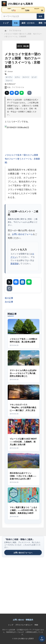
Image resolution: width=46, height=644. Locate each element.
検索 (40, 16)
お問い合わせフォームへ (23, 552)
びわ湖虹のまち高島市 (26, 638)
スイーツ (26, 77)
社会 (16, 22)
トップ (5, 22)
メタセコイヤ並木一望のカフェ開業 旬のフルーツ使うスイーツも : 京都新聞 (22, 158)
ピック (34, 77)
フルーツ (9, 80)
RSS (36, 624)
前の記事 (9, 297)
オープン (9, 77)
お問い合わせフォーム (22, 234)
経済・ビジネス (28, 22)
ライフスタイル (18, 87)
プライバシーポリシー (24, 624)
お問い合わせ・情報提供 (23, 619)
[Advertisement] (23, 586)
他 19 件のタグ (10, 84)
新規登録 (14, 263)
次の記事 (9, 301)
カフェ (17, 77)
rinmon (10, 71)
